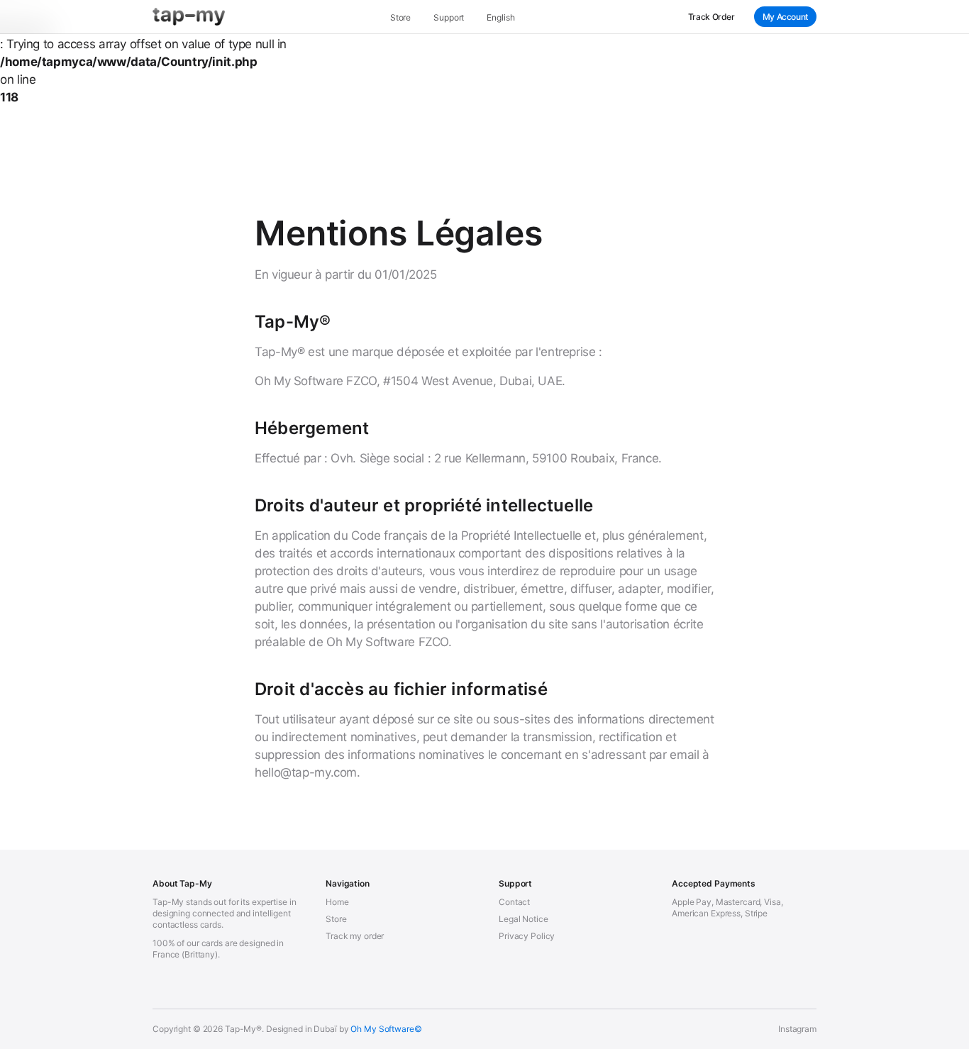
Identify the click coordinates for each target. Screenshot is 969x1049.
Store (400, 17)
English (500, 17)
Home (337, 902)
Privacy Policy (527, 936)
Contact (514, 902)
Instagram (797, 1028)
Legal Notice (523, 919)
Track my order (355, 936)
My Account (785, 16)
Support (448, 17)
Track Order (711, 16)
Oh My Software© (385, 1028)
